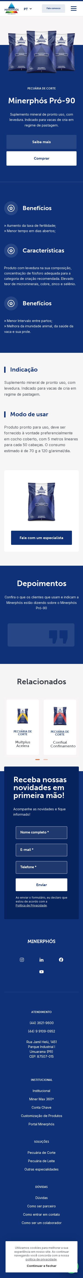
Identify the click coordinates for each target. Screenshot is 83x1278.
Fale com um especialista (41, 538)
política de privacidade (41, 1259)
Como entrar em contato (41, 1214)
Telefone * (28, 867)
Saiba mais (41, 142)
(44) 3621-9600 (42, 1023)
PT (26, 9)
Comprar (41, 158)
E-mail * (26, 850)
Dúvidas (42, 1198)
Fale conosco (53, 8)
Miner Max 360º (41, 1099)
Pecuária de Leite (41, 1161)
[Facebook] (61, 960)
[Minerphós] (11, 8)
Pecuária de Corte (42, 1153)
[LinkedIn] (41, 960)
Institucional (41, 1091)
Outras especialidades (41, 1169)
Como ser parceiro (41, 1206)
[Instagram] (22, 960)
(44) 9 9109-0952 (41, 1031)
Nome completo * (34, 832)
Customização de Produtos (41, 1116)
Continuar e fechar (41, 1266)
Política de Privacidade (31, 905)
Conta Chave (41, 1107)
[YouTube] (41, 972)
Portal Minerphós (41, 1124)
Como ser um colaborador (42, 1223)
